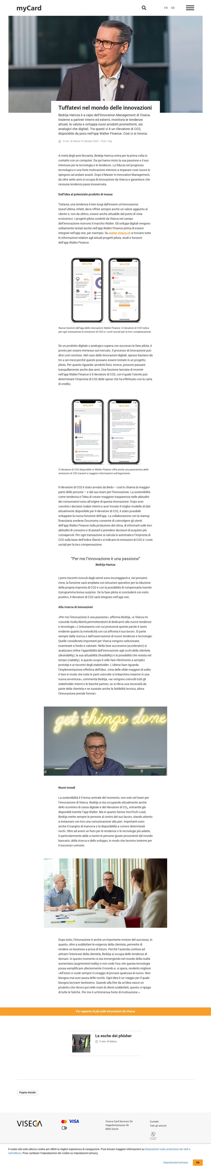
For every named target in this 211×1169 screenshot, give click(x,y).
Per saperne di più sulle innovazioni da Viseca (105, 1011)
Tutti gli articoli (158, 1125)
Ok (197, 1162)
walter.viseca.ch (120, 233)
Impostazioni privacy (175, 1162)
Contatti (154, 1121)
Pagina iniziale (27, 1092)
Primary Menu (190, 8)
